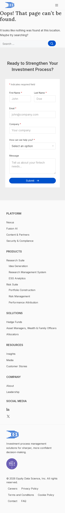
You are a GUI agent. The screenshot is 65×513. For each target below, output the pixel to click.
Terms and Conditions (21, 494)
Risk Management (19, 296)
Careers (12, 488)
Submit (30, 180)
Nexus (10, 222)
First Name (14, 92)
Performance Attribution (23, 302)
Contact (12, 501)
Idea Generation (18, 266)
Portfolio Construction (22, 290)
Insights (10, 353)
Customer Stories (16, 366)
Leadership (12, 392)
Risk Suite (12, 284)
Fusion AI (12, 228)
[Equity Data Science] (9, 5)
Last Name (39, 92)
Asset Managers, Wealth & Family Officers (31, 328)
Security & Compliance (19, 240)
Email (12, 108)
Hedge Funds (14, 322)
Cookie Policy (46, 494)
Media (9, 360)
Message (14, 155)
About (10, 385)
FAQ (23, 501)
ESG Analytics (17, 278)
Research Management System (27, 272)
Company (15, 124)
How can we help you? (22, 140)
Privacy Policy (29, 488)
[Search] (52, 43)
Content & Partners (17, 234)
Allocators (12, 334)
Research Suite (15, 260)
